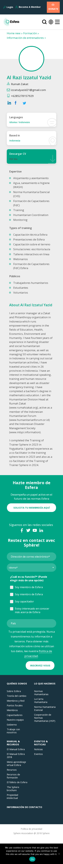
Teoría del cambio (16, 695)
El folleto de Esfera (17, 782)
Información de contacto (24, 807)
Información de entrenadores (25, 38)
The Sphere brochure (13, 789)
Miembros (12, 710)
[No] (59, 853)
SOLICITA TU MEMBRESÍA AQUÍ (31, 507)
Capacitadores (14, 715)
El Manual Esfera (16, 749)
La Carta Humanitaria (40, 700)
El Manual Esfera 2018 (16, 755)
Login (10, 7)
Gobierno (12, 724)
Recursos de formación (13, 776)
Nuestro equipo (15, 719)
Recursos (12, 769)
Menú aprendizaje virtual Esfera (16, 763)
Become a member (30, 7)
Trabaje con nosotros (13, 731)
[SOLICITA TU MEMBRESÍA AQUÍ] (31, 504)
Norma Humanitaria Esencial (45, 708)
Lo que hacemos (44, 683)
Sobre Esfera (14, 691)
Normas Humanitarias (41, 693)
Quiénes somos (17, 683)
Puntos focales (15, 705)
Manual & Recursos (13, 743)
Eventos (38, 754)
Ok (32, 859)
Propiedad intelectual (12, 796)
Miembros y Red (15, 700)
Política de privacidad (31, 829)
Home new (13, 33)
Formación (30, 33)
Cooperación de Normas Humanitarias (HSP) (44, 717)
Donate (53, 8)
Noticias (38, 749)
